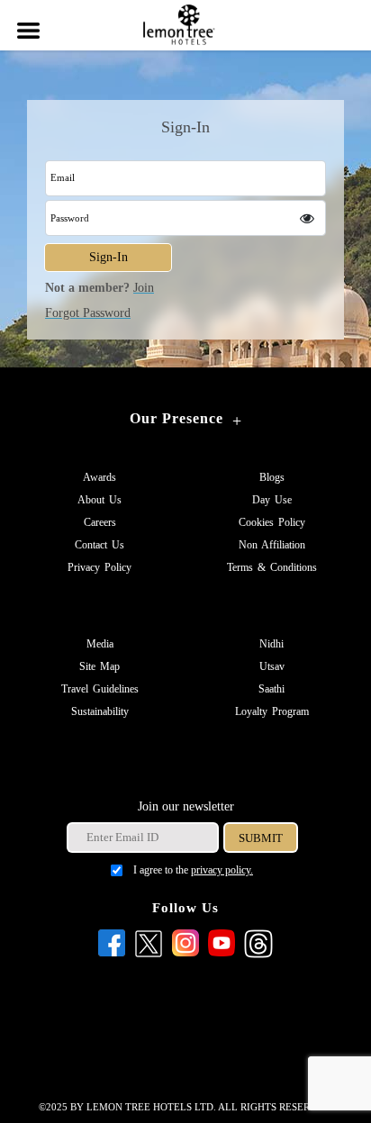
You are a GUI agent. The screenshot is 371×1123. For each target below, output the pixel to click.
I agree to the (193, 870)
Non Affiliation (272, 545)
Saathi (271, 689)
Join (143, 287)
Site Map (99, 666)
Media (99, 644)
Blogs (272, 477)
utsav (272, 666)
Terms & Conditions (272, 567)
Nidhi (271, 644)
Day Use (272, 500)
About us (99, 500)
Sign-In (108, 257)
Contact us (99, 545)
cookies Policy (272, 522)
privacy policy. (222, 870)
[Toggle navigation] (27, 20)
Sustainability (100, 711)
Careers (100, 522)
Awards (99, 477)
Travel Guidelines (100, 689)
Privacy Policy (99, 567)
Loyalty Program (272, 711)
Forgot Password (88, 313)
